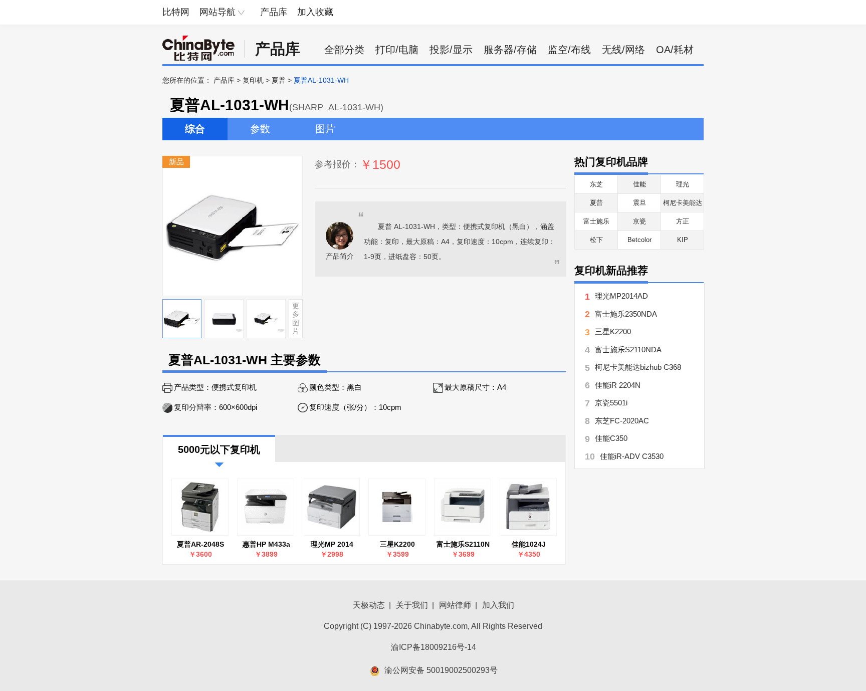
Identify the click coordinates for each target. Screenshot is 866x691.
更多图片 (295, 318)
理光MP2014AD (621, 296)
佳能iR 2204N (617, 385)
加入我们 (498, 605)
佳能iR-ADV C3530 (632, 456)
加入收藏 (315, 12)
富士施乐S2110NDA (628, 349)
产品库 (273, 12)
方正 (682, 221)
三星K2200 (397, 544)
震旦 (639, 202)
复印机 (253, 80)
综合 (195, 128)
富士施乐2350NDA (626, 314)
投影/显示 (451, 49)
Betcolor (639, 240)
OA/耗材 (675, 49)
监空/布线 (569, 49)
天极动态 (369, 605)
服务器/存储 (510, 49)
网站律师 (455, 605)
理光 (682, 184)
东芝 (596, 184)
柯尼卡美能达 (682, 202)
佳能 (639, 184)
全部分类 (344, 49)
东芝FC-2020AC (622, 420)
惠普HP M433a (266, 544)
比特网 (175, 12)
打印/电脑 (396, 49)
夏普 (279, 80)
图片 (325, 128)
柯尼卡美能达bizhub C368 (638, 367)
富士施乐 (596, 221)
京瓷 (639, 221)
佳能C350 (611, 438)
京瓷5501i (611, 402)
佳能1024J (529, 544)
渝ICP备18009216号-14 (433, 647)
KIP (682, 240)
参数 (260, 128)
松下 (596, 240)
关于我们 (412, 605)
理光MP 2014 (332, 544)
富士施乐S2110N (463, 544)
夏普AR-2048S (200, 544)
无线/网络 (623, 49)
